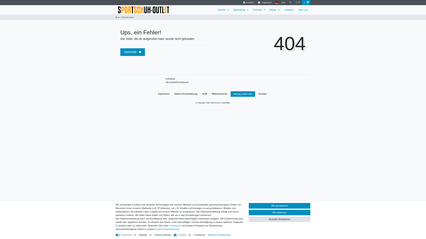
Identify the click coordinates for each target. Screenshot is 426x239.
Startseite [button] (130, 52)
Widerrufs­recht (219, 93)
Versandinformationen (177, 82)
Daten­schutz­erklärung (186, 93)
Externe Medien (163, 235)
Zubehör (258, 9)
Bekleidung (239, 9)
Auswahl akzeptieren (280, 219)
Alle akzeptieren (279, 205)
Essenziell (126, 235)
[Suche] (290, 2)
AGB (204, 93)
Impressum (164, 93)
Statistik (143, 235)
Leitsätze (289, 9)
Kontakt (263, 93)
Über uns (303, 9)
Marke (273, 9)
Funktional (199, 235)
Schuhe (222, 9)
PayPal (182, 235)
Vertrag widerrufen (243, 94)
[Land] (276, 2)
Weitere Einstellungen (219, 235)
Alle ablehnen (279, 212)
